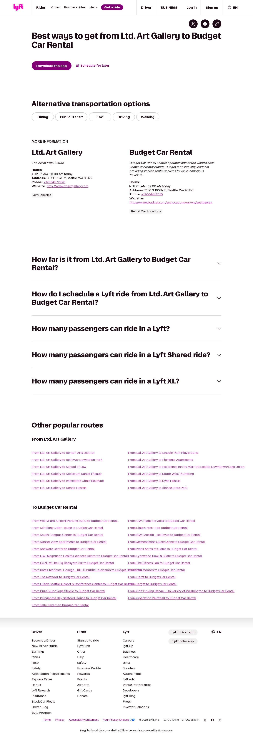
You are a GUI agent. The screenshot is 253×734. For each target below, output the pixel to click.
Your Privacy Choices (116, 720)
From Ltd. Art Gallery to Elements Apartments (160, 460)
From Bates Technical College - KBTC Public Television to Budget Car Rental (87, 570)
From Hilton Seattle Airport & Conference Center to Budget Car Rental (82, 584)
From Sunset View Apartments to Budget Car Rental (69, 542)
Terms (47, 720)
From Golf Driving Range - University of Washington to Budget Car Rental (181, 591)
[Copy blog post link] (216, 23)
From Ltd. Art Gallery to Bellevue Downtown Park (67, 460)
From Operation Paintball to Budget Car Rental (162, 598)
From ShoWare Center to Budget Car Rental (63, 549)
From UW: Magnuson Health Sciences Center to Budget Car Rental (80, 556)
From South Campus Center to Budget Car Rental (67, 535)
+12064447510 (152, 194)
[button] (126, 263)
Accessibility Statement (84, 720)
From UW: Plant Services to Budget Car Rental (161, 521)
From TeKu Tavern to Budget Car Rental (60, 605)
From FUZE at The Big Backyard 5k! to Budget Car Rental (73, 563)
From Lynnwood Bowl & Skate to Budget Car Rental (165, 556)
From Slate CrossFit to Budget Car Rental (158, 528)
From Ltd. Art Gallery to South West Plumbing (161, 474)
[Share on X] (193, 23)
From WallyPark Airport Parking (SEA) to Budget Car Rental (75, 521)
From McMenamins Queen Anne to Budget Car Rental (166, 542)
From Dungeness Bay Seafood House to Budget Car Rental (74, 598)
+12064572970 (54, 182)
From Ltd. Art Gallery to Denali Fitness (59, 488)
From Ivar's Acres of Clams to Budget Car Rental (162, 549)
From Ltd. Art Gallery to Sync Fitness (154, 481)
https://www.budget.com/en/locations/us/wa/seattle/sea (170, 202)
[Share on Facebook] (205, 23)
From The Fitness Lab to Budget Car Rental (159, 563)
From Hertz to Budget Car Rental (151, 577)
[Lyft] (18, 7)
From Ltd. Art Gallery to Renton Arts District (63, 453)
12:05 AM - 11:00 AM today (53, 174)
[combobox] (232, 7)
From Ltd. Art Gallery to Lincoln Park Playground (163, 453)
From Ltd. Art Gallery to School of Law (59, 467)
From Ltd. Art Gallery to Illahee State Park (157, 488)
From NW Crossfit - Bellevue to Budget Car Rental (164, 535)
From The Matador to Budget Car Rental (60, 577)
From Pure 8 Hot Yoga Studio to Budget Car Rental (68, 591)
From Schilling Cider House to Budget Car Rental (67, 528)
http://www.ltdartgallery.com (67, 186)
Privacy (59, 720)
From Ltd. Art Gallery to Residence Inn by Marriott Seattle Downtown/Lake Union (186, 467)
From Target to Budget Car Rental (152, 584)
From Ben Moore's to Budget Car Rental (156, 570)
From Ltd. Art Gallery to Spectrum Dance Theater (67, 474)
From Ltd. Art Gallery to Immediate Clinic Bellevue (68, 481)
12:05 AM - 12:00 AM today (152, 186)
